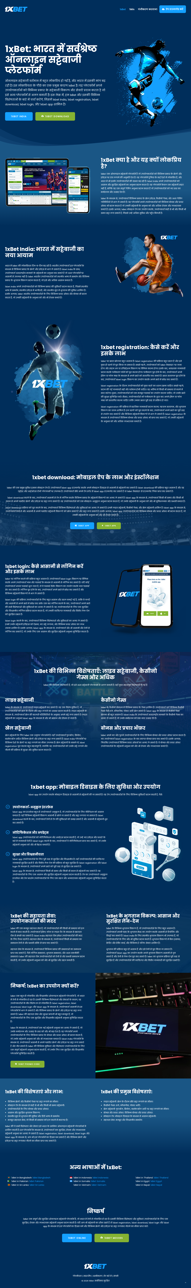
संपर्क (115, 1275)
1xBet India (19, 116)
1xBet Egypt (156, 1181)
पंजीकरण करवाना (147, 9)
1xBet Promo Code (29, 1064)
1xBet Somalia (98, 1181)
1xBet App (83, 525)
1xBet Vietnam (99, 1184)
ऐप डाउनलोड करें (174, 9)
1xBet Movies (113, 1238)
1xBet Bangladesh (41, 1177)
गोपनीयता (77, 1275)
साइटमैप (87, 1275)
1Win (131, 9)
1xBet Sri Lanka (37, 1184)
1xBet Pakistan (36, 1181)
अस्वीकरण (97, 1275)
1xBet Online (77, 1238)
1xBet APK (110, 525)
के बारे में (108, 1275)
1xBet (123, 9)
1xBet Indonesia (100, 1177)
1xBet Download (57, 116)
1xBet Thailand (161, 1177)
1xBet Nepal (156, 1184)
